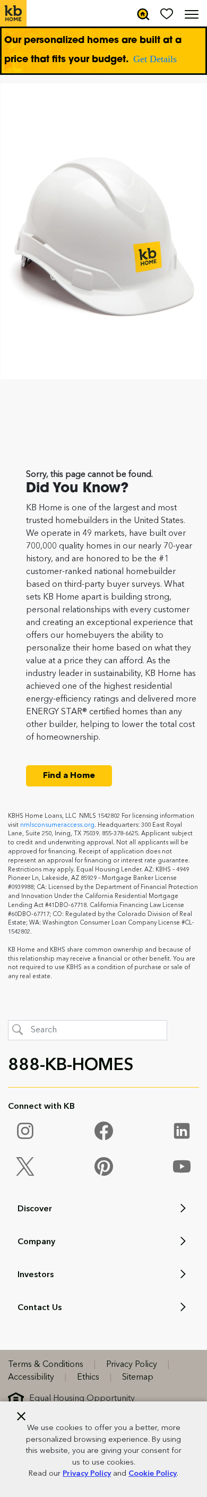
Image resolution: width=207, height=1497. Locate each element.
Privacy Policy (87, 1474)
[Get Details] (103, 50)
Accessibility (31, 1377)
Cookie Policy (152, 1474)
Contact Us (40, 1308)
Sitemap (137, 1377)
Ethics (88, 1377)
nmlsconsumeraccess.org (57, 825)
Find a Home (69, 776)
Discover (35, 1209)
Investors (36, 1275)
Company (36, 1242)
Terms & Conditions (45, 1365)
